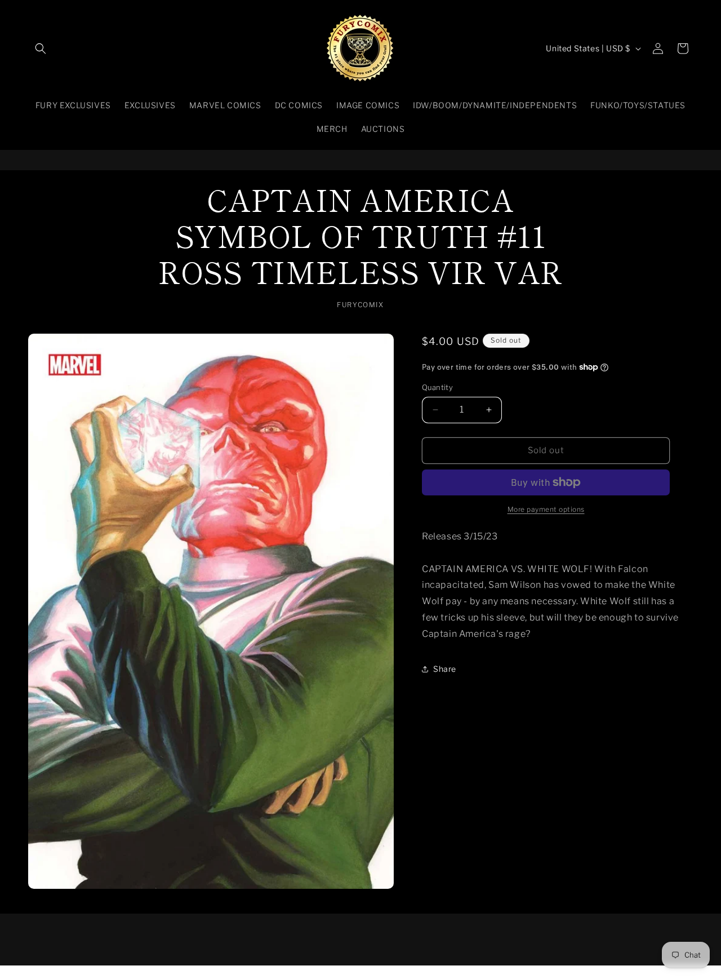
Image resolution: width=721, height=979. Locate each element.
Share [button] (444, 669)
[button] (40, 48)
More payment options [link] (546, 509)
